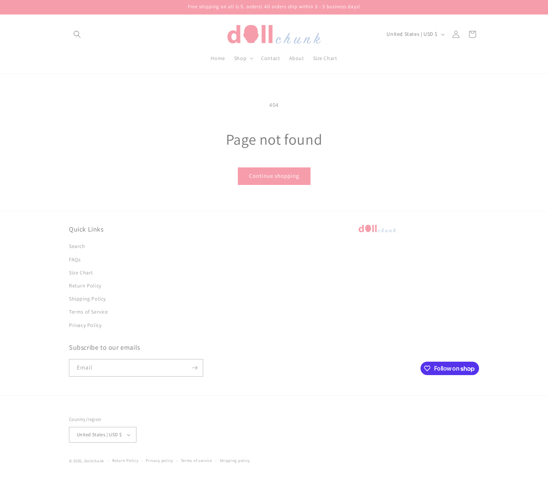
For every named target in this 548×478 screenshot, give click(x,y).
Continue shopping (274, 175)
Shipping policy (235, 460)
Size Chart (81, 272)
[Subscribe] (194, 368)
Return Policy (85, 285)
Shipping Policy (87, 298)
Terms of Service (88, 311)
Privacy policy (159, 460)
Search (77, 246)
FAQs (75, 259)
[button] (77, 34)
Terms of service (196, 460)
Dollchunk (94, 460)
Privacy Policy (85, 325)
